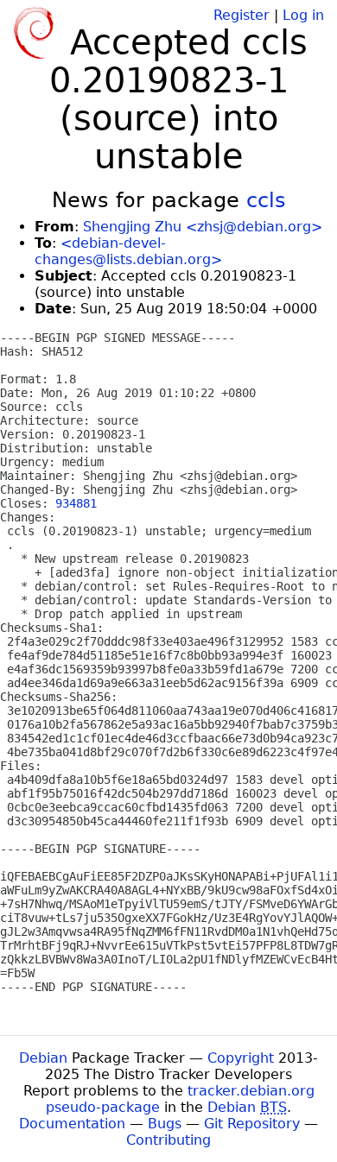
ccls (266, 200)
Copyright (240, 1058)
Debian (43, 1058)
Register (241, 15)
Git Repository (252, 1123)
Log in (303, 15)
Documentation (72, 1123)
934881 (76, 503)
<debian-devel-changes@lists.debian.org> (128, 251)
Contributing (168, 1140)
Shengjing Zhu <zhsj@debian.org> (202, 226)
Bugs (164, 1123)
